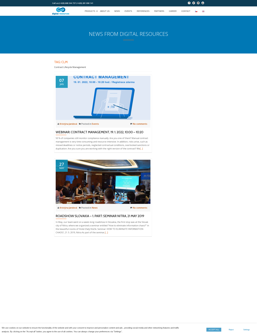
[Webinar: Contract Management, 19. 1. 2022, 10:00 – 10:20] (103, 97)
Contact (185, 11)
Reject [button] (231, 330)
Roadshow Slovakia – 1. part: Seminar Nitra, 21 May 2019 (100, 216)
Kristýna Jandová (69, 123)
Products (90, 11)
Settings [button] (246, 330)
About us (104, 11)
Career (173, 11)
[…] (141, 148)
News (117, 11)
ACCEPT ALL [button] (214, 330)
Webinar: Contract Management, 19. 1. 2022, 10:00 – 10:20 (99, 132)
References (143, 11)
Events (128, 11)
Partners (159, 11)
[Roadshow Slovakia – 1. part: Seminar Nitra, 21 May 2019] (103, 181)
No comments (140, 123)
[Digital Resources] (61, 11)
